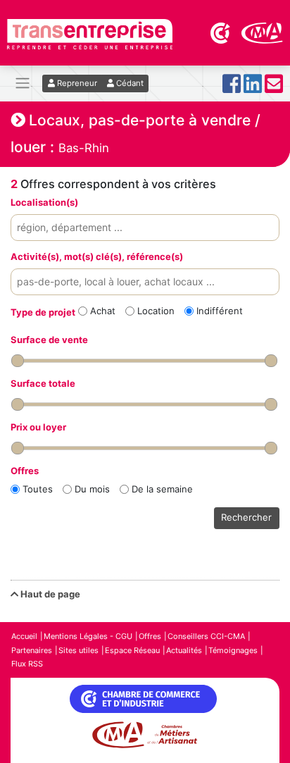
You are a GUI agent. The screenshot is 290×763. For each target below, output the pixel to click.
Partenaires (31, 650)
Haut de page (49, 594)
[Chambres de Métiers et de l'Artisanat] (262, 31)
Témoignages (233, 650)
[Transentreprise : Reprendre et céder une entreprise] (89, 33)
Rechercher (246, 517)
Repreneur (76, 83)
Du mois (92, 489)
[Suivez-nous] (231, 87)
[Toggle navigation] (22, 83)
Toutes (38, 489)
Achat (102, 310)
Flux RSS (27, 664)
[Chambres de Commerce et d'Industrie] (221, 31)
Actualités (184, 650)
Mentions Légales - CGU (88, 636)
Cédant (129, 83)
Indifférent (219, 310)
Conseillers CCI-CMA (206, 636)
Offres (150, 636)
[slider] (17, 360)
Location (156, 310)
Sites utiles (78, 650)
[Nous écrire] (274, 87)
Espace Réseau (132, 650)
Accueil (24, 636)
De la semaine (162, 489)
